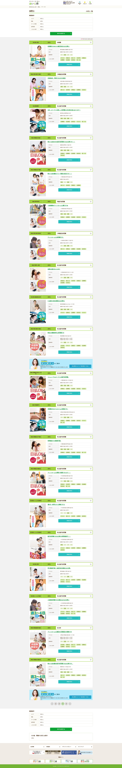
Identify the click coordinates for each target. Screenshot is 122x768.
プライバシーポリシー (66, 746)
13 (59, 703)
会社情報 (32, 746)
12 (55, 703)
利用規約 (48, 746)
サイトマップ (80, 746)
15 (66, 703)
